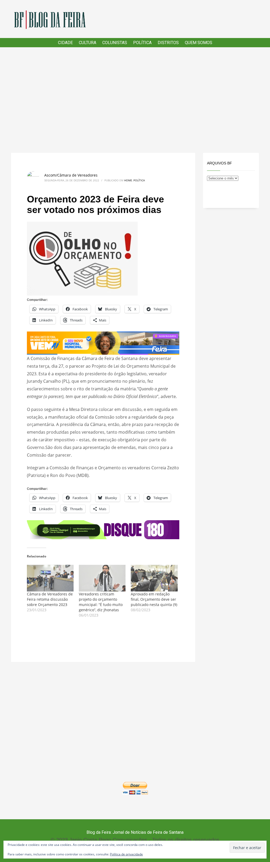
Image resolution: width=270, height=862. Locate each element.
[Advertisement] (135, 100)
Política (139, 180)
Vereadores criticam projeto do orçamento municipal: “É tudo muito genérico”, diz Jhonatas (101, 601)
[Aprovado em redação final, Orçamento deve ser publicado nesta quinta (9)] (154, 578)
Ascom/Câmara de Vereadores (71, 175)
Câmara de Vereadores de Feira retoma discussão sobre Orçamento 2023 (50, 599)
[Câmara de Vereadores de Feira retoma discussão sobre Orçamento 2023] (50, 578)
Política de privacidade (126, 854)
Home (128, 180)
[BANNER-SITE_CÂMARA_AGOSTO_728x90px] (103, 529)
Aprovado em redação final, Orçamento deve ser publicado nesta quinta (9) (154, 599)
